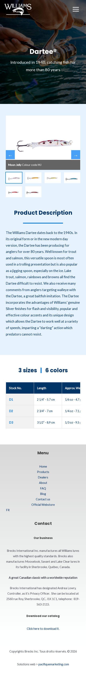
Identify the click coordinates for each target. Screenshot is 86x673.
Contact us (43, 499)
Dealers (43, 477)
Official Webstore (43, 504)
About (43, 482)
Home (43, 466)
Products (43, 472)
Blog (43, 494)
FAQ (43, 488)
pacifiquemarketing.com (53, 664)
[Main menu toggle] (76, 9)
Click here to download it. (43, 628)
